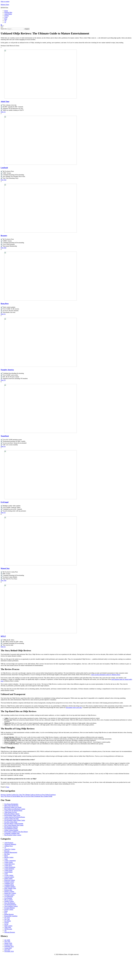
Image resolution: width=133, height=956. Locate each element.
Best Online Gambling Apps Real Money (16, 831)
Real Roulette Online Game (12, 815)
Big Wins (7, 854)
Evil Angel (4, 502)
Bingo (6, 855)
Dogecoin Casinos (9, 880)
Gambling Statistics (9, 886)
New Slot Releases (9, 903)
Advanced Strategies (10, 844)
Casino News (8, 865)
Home (6, 10)
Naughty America (7, 370)
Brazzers (4, 236)
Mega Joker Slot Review (11, 805)
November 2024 (9, 951)
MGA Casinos (8, 899)
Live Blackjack (8, 896)
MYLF (3, 636)
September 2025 (9, 946)
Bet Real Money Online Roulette (13, 823)
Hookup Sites (8, 12)
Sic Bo (6, 924)
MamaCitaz (5, 568)
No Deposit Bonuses (10, 904)
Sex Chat (7, 919)
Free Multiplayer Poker (11, 828)
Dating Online (8, 878)
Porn (5, 19)
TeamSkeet (5, 436)
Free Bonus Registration (11, 804)
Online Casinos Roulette (11, 830)
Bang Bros (5, 303)
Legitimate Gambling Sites (12, 833)
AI (5, 22)
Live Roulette (8, 898)
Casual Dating (8, 872)
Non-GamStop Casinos (11, 906)
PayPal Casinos (8, 909)
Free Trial (3, 180)
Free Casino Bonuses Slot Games (13, 825)
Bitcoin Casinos (8, 857)
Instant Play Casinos (10, 893)
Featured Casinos (9, 882)
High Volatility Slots (10, 888)
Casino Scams (8, 870)
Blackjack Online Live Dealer (12, 807)
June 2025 (7, 949)
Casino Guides (8, 862)
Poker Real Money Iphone (11, 814)
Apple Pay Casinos (9, 849)
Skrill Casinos (8, 925)
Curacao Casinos (9, 877)
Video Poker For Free (10, 812)
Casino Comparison (10, 860)
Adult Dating (8, 14)
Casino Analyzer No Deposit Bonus (14, 817)
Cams (6, 17)
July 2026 (7, 940)
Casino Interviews (9, 864)
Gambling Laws (9, 883)
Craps (6, 873)
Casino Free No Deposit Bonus (13, 810)
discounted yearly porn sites (74, 707)
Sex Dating (7, 921)
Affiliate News (8, 846)
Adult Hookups (8, 842)
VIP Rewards (8, 929)
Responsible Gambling (10, 916)
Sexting (6, 15)
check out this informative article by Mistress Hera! (105, 674)
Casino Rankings (9, 868)
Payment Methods (9, 908)
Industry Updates (9, 891)
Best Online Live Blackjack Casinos (14, 809)
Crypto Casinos (8, 875)
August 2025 (8, 948)
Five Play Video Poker (10, 822)
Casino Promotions (9, 867)
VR (5, 20)
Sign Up (3, 112)
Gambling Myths (9, 885)
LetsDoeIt (4, 168)
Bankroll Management (10, 852)
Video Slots (7, 927)
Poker (6, 911)
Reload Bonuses (9, 914)
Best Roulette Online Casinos (12, 835)
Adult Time (5, 101)
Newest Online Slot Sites (11, 818)
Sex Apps (7, 917)
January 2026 (8, 943)
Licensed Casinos (9, 895)
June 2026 (7, 941)
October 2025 (8, 945)
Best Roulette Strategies (11, 827)
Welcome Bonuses (9, 932)
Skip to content (5, 1)
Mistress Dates (5, 4)
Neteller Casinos (9, 901)
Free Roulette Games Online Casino (14, 820)
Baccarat (6, 851)
